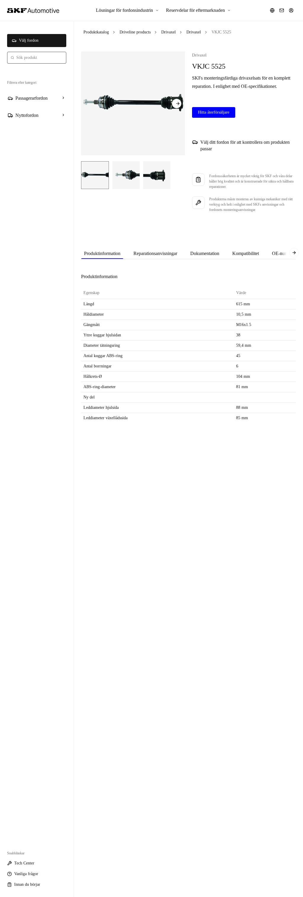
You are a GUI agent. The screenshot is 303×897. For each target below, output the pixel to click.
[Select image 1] (95, 175)
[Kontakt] (281, 10)
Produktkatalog (96, 32)
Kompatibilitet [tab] (245, 253)
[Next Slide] (176, 103)
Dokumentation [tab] (204, 253)
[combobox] (36, 58)
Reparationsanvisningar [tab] (155, 253)
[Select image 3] (156, 175)
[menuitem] (127, 10)
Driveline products (135, 32)
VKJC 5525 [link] (221, 32)
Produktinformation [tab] (102, 253)
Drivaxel (168, 32)
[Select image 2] (126, 175)
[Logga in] (291, 10)
